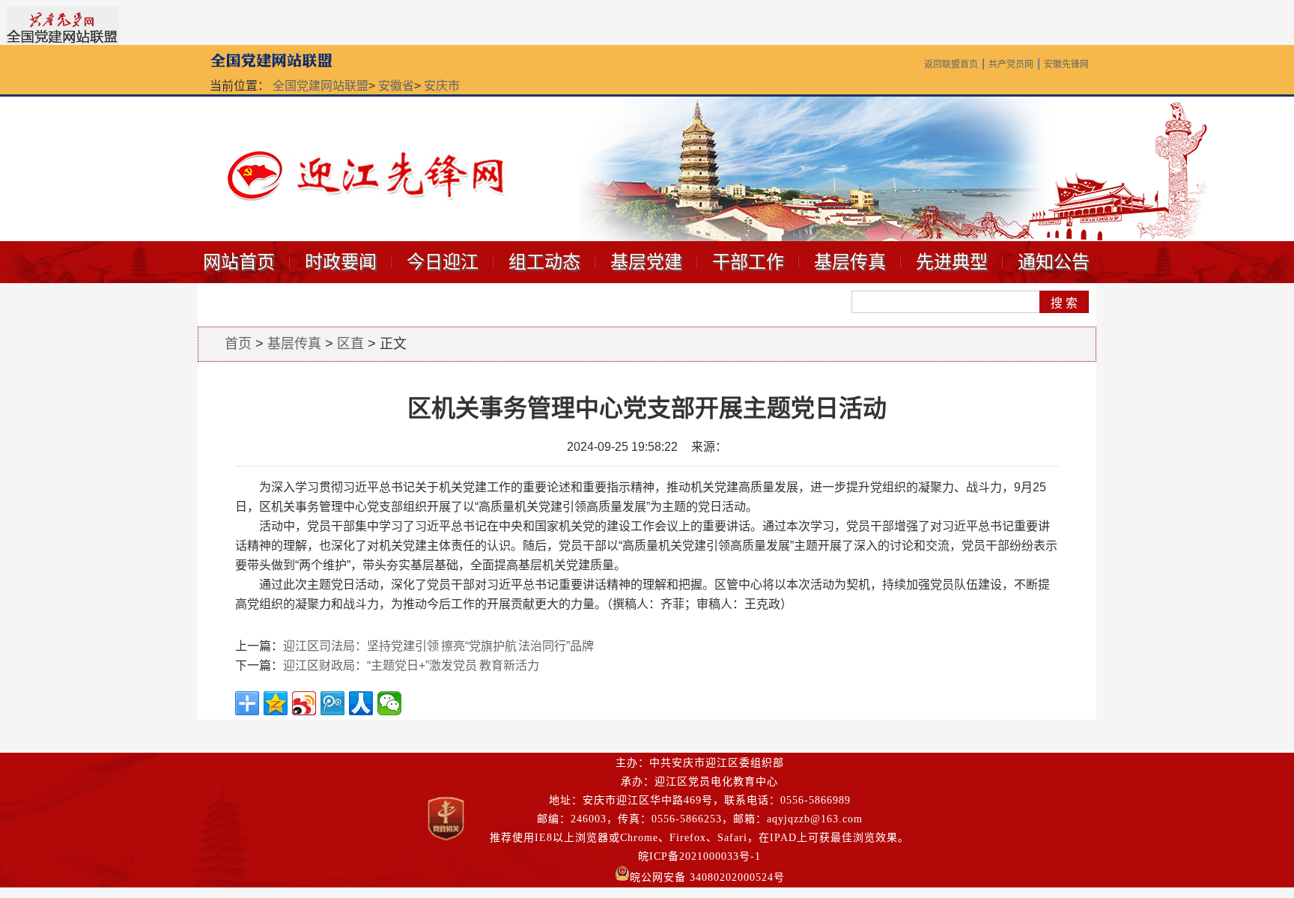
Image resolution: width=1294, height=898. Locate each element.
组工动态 (544, 262)
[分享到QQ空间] (276, 703)
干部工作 (748, 262)
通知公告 (1054, 262)
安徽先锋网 (1066, 64)
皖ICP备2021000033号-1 (699, 856)
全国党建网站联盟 (320, 85)
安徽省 (396, 85)
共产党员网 (1010, 64)
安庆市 (442, 85)
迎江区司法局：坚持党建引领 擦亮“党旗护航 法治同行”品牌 (438, 646)
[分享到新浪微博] (304, 703)
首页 (238, 343)
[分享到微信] (389, 703)
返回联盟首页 (951, 64)
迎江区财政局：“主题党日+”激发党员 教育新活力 (411, 665)
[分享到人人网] (361, 703)
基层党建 (646, 262)
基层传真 (850, 262)
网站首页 (239, 262)
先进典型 (952, 262)
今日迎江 (443, 262)
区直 (350, 343)
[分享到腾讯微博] (332, 703)
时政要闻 (341, 262)
